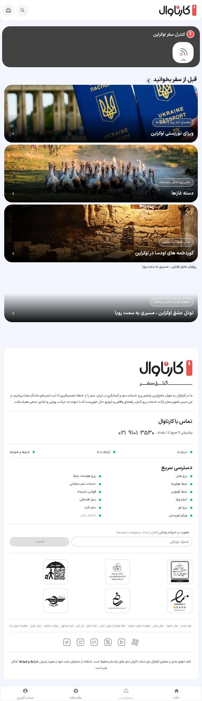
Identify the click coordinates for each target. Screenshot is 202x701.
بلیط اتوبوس (179, 491)
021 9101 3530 (136, 433)
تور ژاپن (80, 626)
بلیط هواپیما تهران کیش (112, 626)
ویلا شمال (91, 626)
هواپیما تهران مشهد (139, 626)
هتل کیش (158, 626)
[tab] (183, 52)
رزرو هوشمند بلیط (84, 476)
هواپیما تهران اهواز (17, 626)
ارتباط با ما (103, 452)
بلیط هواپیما (179, 484)
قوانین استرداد (86, 491)
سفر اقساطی (88, 499)
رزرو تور (182, 507)
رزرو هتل (181, 476)
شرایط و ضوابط (28, 662)
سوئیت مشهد (51, 626)
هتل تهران (35, 626)
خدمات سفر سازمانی (83, 484)
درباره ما (182, 452)
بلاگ (183, 60)
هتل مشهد (172, 626)
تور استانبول (67, 626)
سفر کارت (90, 507)
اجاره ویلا (181, 499)
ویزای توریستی (178, 515)
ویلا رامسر (186, 626)
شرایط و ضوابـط (19, 452)
